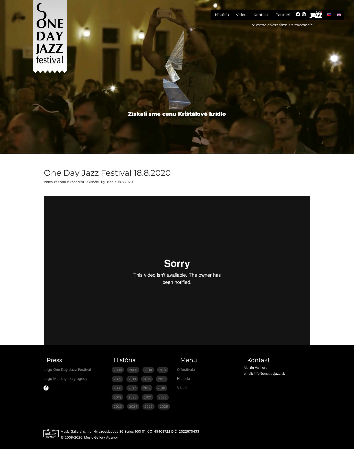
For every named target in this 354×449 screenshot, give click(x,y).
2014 (147, 379)
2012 (117, 379)
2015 (162, 379)
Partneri (283, 14)
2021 (147, 397)
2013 (132, 379)
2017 (132, 388)
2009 (133, 370)
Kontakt (261, 14)
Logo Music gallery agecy (65, 378)
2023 (118, 406)
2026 (164, 406)
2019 (117, 397)
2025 (148, 406)
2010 (148, 370)
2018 (161, 388)
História (222, 14)
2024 (133, 406)
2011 (162, 370)
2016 (117, 388)
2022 (163, 397)
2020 (132, 397)
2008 (118, 370)
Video (241, 14)
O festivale (186, 369)
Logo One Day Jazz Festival (67, 369)
